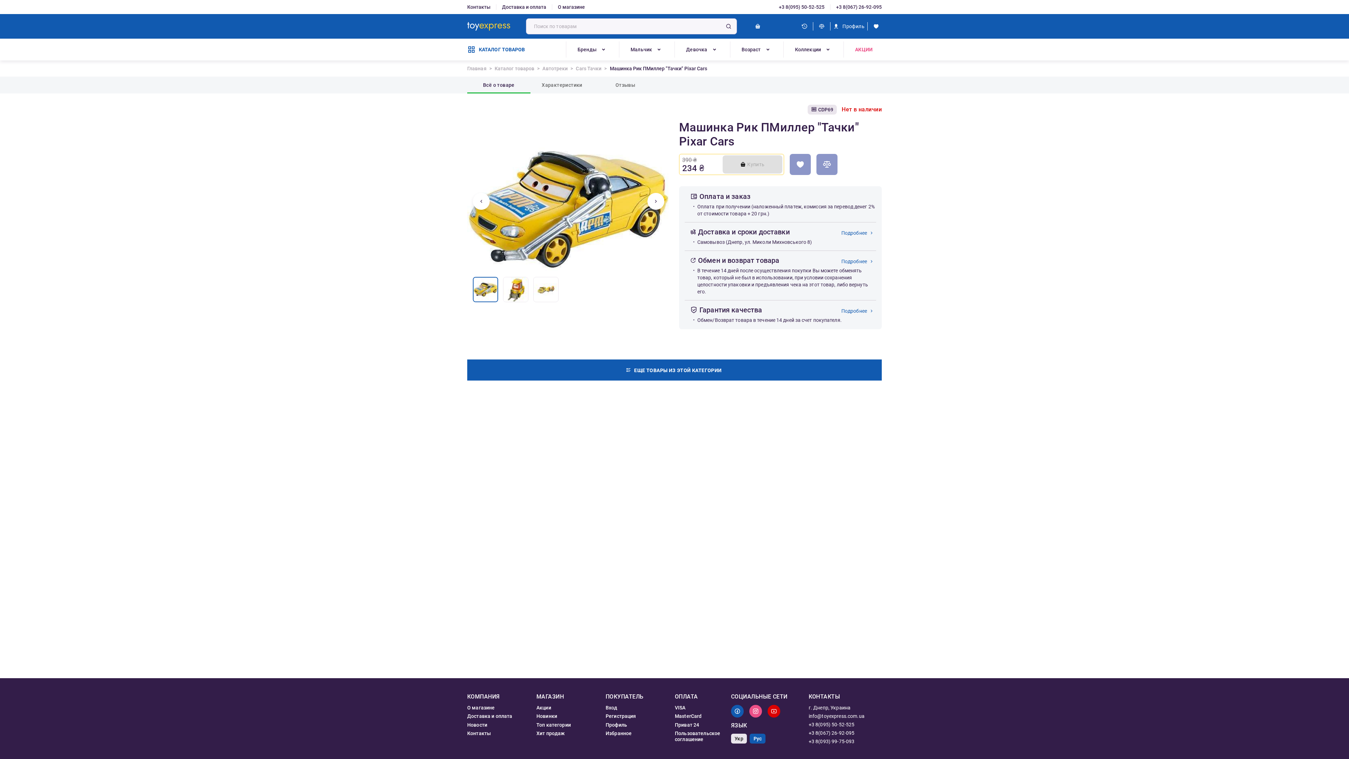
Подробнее (854, 233)
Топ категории (553, 725)
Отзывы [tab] (625, 85)
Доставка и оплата (524, 7)
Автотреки (555, 68)
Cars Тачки (588, 68)
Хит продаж (550, 733)
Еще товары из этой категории (678, 370)
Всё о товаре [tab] (499, 85)
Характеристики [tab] (562, 85)
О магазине (571, 7)
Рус (758, 738)
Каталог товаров (515, 68)
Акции (864, 49)
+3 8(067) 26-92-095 (859, 7)
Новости (477, 725)
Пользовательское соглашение (697, 736)
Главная (477, 68)
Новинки (546, 716)
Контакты (478, 7)
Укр (739, 738)
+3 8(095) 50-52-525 (802, 7)
